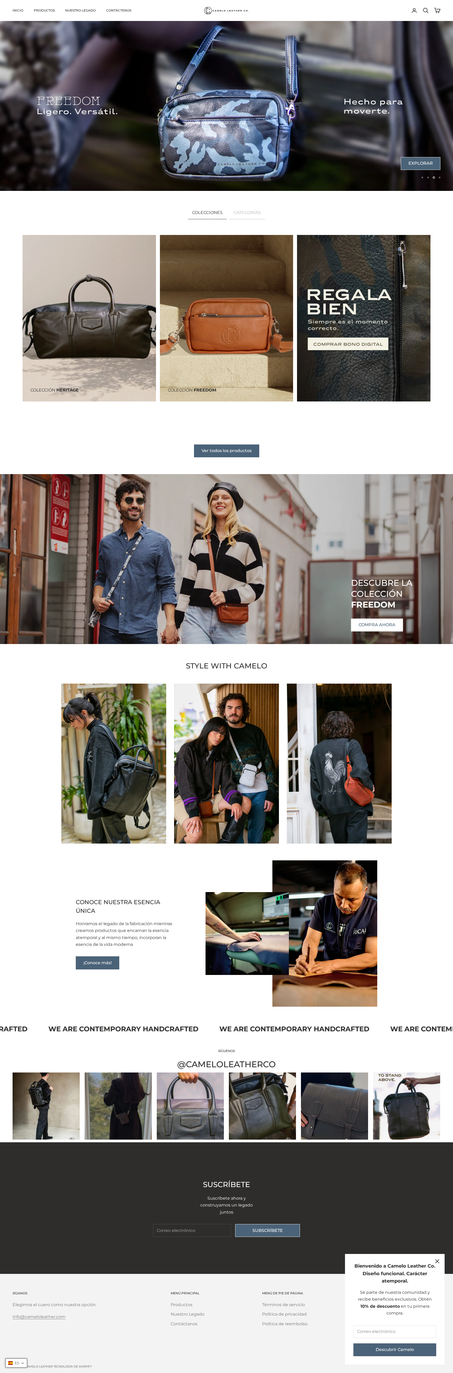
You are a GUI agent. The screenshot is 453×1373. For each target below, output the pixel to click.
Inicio (18, 10)
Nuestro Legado (80, 10)
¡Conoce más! (97, 962)
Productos (44, 10)
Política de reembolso (285, 1323)
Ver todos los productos (227, 450)
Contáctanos (184, 1323)
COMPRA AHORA (377, 124)
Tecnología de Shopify (72, 1366)
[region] (226, 106)
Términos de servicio (283, 1304)
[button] (16, 1363)
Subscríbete (267, 1230)
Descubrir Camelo (395, 1349)
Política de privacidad (284, 1314)
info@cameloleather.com (39, 1316)
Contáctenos (118, 10)
